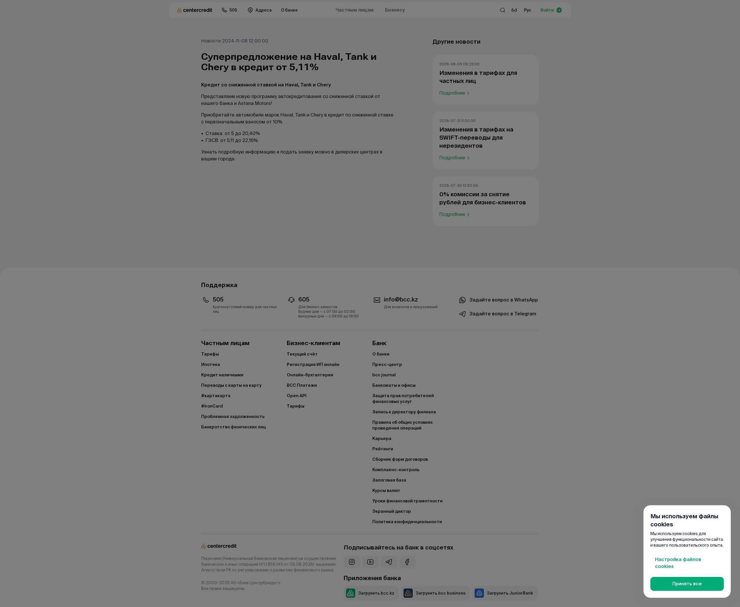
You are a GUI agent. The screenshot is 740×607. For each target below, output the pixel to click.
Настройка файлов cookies (678, 562)
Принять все (687, 584)
